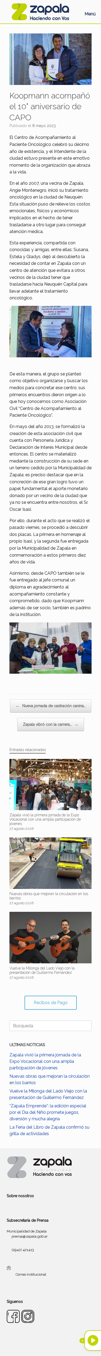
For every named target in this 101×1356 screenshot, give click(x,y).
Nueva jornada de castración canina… (51, 706)
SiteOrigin (57, 1345)
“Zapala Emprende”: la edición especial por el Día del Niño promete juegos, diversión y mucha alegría (47, 1112)
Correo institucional (31, 1274)
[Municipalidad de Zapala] (40, 12)
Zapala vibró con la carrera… (50, 724)
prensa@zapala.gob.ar (30, 1236)
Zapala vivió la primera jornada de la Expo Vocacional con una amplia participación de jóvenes (45, 1061)
